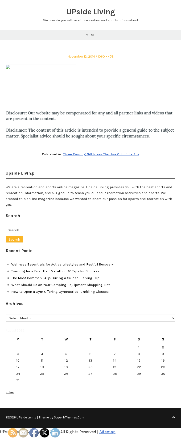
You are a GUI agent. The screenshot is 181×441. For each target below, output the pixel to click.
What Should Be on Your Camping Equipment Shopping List (60, 285)
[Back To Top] (173, 417)
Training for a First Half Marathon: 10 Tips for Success (55, 271)
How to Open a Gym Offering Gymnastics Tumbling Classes (60, 291)
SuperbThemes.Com (69, 417)
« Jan (10, 392)
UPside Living (90, 11)
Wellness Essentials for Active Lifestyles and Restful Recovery (62, 264)
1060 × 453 (106, 57)
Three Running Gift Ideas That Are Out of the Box (101, 154)
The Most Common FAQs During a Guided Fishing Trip (55, 278)
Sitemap (107, 431)
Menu (90, 35)
